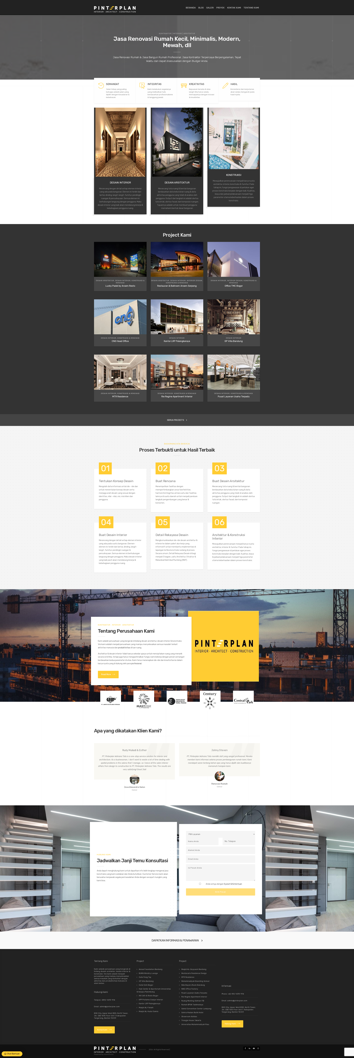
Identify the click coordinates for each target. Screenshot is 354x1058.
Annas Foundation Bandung (150, 969)
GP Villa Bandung (146, 981)
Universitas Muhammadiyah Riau (195, 1024)
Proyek (220, 7)
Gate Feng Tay (145, 977)
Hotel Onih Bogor (146, 985)
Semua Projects (175, 420)
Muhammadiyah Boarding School (195, 981)
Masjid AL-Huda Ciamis (148, 1011)
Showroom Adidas (189, 1017)
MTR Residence (187, 977)
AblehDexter (109, 1054)
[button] (93, 701)
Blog (201, 7)
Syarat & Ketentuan (233, 884)
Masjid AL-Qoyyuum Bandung (193, 969)
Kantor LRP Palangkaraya (149, 1004)
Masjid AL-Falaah (146, 1008)
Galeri (210, 7)
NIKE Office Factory (189, 989)
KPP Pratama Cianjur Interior (151, 1000)
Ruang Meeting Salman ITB (192, 1001)
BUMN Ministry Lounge (148, 973)
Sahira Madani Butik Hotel (192, 1013)
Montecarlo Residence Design (194, 973)
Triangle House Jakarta (191, 1020)
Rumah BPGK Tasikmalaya (192, 1005)
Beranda (191, 7)
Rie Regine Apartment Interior (194, 997)
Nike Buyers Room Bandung (193, 985)
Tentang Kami (251, 7)
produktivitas (124, 647)
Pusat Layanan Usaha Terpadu (194, 993)
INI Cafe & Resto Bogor (148, 996)
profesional (136, 663)
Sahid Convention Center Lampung (196, 1009)
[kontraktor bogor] (223, 646)
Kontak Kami (234, 7)
